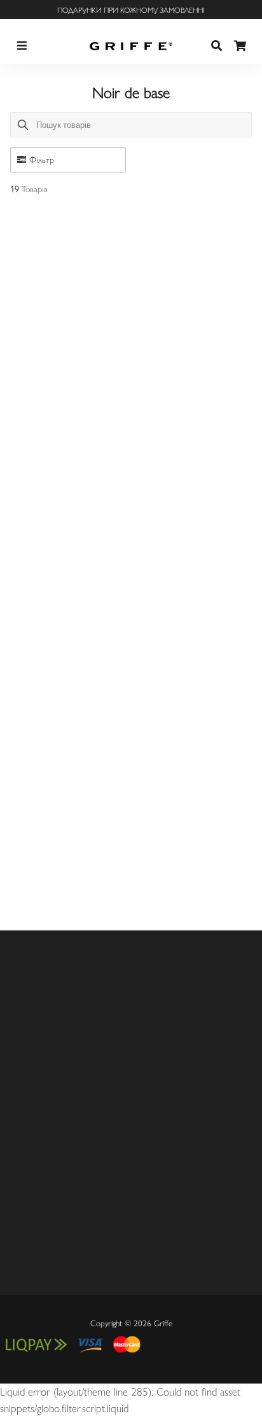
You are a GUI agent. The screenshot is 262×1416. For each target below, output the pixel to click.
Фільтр (41, 159)
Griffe (163, 1323)
